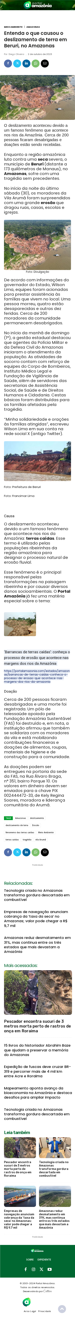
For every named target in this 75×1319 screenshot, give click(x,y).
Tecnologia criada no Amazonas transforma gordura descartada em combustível (37, 895)
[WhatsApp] (36, 63)
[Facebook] (8, 63)
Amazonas (33, 27)
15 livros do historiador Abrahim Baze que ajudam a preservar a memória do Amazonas (37, 1050)
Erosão (35, 825)
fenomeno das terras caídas (20, 832)
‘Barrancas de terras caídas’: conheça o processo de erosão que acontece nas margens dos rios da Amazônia (37, 658)
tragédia (27, 839)
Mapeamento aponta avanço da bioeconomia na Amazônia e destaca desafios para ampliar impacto (38, 1093)
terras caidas (12, 839)
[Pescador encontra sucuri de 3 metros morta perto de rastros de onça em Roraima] (38, 992)
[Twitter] (17, 63)
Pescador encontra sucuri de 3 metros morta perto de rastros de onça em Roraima (37, 1026)
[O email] (45, 63)
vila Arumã (40, 839)
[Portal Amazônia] (38, 5)
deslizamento (37, 818)
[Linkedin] (26, 63)
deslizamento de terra (17, 825)
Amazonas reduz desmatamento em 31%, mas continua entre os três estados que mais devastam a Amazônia (37, 944)
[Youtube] (50, 1270)
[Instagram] (34, 1270)
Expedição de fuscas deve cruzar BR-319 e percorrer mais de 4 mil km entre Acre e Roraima (37, 1071)
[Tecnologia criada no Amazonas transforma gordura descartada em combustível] (55, 1147)
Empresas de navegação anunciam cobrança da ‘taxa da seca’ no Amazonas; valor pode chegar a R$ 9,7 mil (36, 918)
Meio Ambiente (13, 27)
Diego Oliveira (16, 54)
